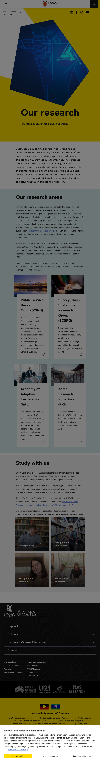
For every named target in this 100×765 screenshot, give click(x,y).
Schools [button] (13, 634)
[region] (50, 745)
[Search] (94, 4)
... (26, 12)
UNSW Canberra (9, 12)
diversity (61, 263)
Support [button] (13, 626)
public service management (41, 230)
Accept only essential (50, 756)
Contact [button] (13, 650)
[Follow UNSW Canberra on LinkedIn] (72, 12)
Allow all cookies (18, 756)
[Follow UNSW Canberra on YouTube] (87, 12)
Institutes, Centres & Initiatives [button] (27, 642)
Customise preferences (82, 756)
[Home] (50, 4)
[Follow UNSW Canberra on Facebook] (77, 12)
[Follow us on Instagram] (82, 12)
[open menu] (6, 4)
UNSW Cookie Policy (19, 749)
